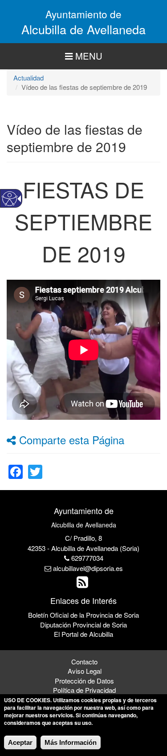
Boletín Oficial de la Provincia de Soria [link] (83, 614)
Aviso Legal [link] (85, 671)
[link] (15, 466)
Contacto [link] (84, 661)
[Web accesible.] (9, 198)
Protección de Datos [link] (84, 680)
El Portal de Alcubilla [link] (83, 634)
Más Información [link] (71, 742)
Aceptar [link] (20, 742)
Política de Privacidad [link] (84, 690)
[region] (83, 56)
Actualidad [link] (28, 77)
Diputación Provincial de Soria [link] (83, 624)
